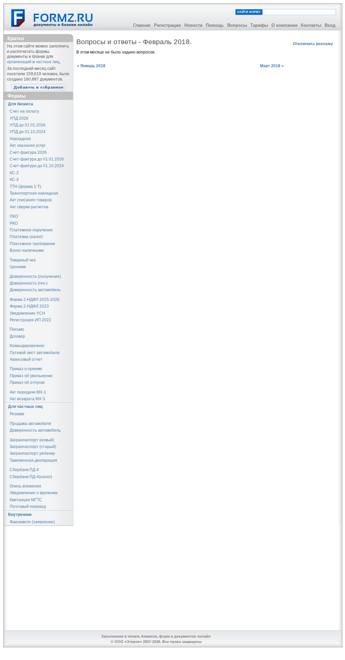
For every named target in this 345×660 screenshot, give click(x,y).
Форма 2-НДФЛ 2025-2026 (35, 299)
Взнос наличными (27, 250)
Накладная (20, 138)
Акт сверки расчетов (29, 207)
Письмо (17, 329)
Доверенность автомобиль (35, 290)
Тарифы (259, 25)
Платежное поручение (31, 230)
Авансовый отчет (26, 359)
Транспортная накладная (34, 193)
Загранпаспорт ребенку (32, 453)
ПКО (14, 216)
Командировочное (27, 345)
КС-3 (14, 179)
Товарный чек (22, 260)
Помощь (215, 25)
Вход (330, 25)
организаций (19, 62)
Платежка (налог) (26, 236)
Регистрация (167, 25)
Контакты (311, 25)
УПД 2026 (19, 118)
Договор (17, 336)
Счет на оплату (24, 111)
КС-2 (14, 173)
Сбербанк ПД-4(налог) (31, 476)
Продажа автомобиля (30, 423)
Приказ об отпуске (27, 382)
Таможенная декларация (33, 460)
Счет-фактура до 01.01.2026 (37, 159)
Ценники (18, 266)
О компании (284, 25)
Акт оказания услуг (28, 145)
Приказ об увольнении (31, 375)
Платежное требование (32, 243)
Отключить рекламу (313, 43)
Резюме (17, 414)
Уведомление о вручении (34, 492)
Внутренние (20, 514)
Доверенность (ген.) (29, 283)
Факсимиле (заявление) (32, 522)
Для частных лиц (25, 406)
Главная (142, 25)
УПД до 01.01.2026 (28, 125)
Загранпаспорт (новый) (32, 440)
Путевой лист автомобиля (35, 352)
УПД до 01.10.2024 (28, 131)
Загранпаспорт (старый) (33, 446)
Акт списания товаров (31, 200)
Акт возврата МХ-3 (27, 399)
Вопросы (237, 25)
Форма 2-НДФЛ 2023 (29, 306)
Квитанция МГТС (26, 500)
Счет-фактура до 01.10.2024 (37, 165)
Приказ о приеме (26, 368)
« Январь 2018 (91, 66)
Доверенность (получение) (35, 276)
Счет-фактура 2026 (28, 152)
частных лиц (48, 62)
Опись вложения (25, 486)
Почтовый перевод (28, 506)
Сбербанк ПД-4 (24, 469)
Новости (193, 25)
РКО (14, 223)
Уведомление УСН (27, 313)
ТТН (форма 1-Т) (25, 186)
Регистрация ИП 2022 (30, 320)
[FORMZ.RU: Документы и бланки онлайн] (52, 18)
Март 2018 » (272, 66)
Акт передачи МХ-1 (28, 392)
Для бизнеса (20, 104)
